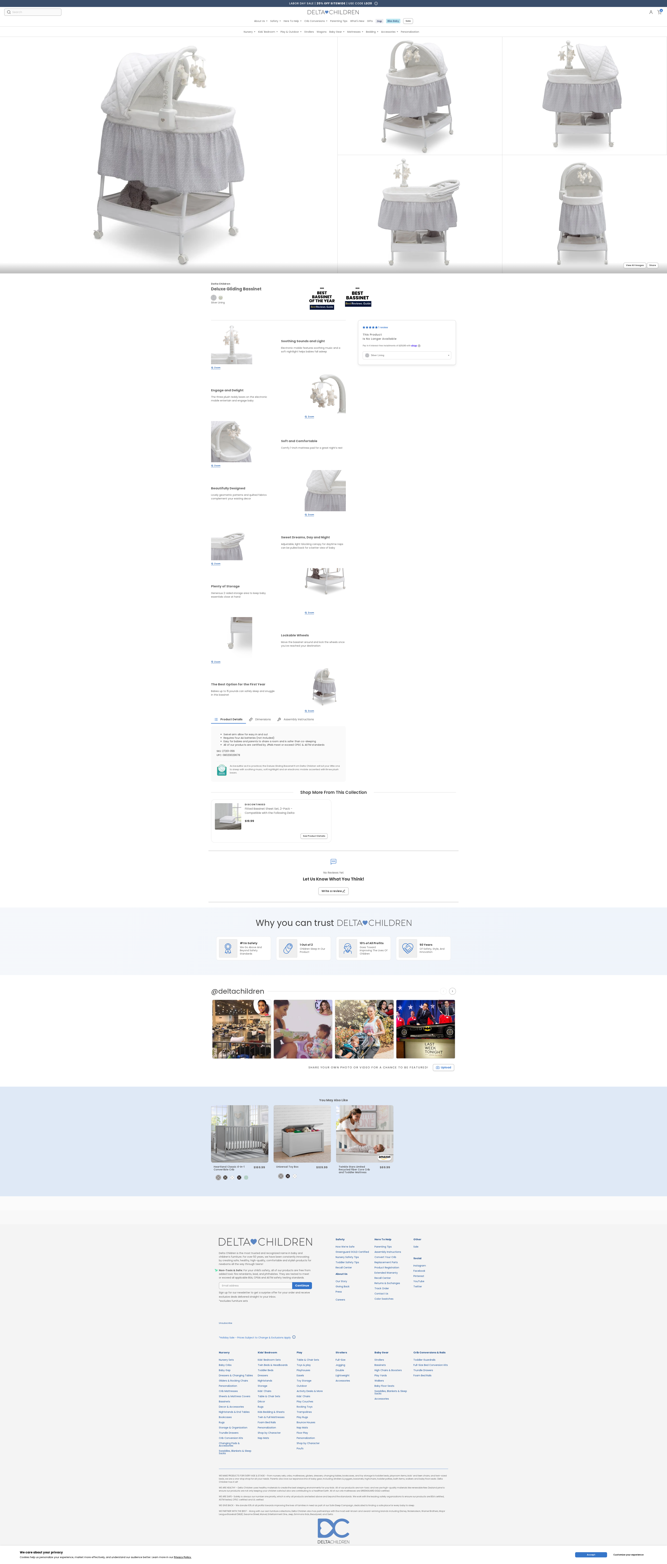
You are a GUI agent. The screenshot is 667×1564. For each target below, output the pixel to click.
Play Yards (380, 1375)
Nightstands (265, 1380)
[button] (214, 298)
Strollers (309, 32)
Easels (300, 1375)
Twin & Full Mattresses (271, 1417)
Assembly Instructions (387, 1252)
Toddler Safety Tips (347, 1262)
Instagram (419, 1265)
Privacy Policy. (182, 1557)
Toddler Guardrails (424, 1360)
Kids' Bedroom (266, 32)
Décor (261, 1401)
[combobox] (32, 12)
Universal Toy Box (287, 1166)
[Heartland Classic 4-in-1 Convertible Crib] (239, 1134)
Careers (340, 1299)
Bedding (371, 32)
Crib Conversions (314, 21)
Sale (408, 20)
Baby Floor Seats (384, 1386)
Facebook (419, 1271)
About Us (259, 21)
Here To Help (291, 21)
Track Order (381, 1288)
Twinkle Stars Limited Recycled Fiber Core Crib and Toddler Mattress (354, 1169)
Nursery (248, 32)
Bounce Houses (306, 1422)
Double (340, 1370)
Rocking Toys (304, 1406)
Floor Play (302, 1433)
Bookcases (225, 1417)
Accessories (388, 32)
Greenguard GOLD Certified (352, 1252)
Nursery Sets (226, 1360)
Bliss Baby (393, 21)
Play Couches (305, 1401)
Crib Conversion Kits (231, 1438)
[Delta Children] (265, 1242)
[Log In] (651, 12)
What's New (357, 21)
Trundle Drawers (228, 1433)
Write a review (332, 891)
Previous (444, 991)
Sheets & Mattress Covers (234, 1396)
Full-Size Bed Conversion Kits (430, 1365)
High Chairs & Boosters (388, 1370)
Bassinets (224, 1401)
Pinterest (418, 1276)
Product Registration (386, 1267)
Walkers (379, 1380)
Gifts (370, 21)
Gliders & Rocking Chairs (233, 1380)
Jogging (340, 1365)
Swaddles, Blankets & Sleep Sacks (235, 1452)
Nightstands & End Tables (234, 1412)
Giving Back (342, 1286)
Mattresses (354, 32)
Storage (262, 1386)
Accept (591, 1554)
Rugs (222, 1422)
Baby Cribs (225, 1365)
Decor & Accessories (231, 1406)
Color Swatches (383, 1299)
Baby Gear (335, 32)
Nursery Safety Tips (347, 1257)
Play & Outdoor (290, 32)
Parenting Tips (338, 21)
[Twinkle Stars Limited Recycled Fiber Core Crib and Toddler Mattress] (364, 1134)
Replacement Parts (386, 1262)
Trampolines (304, 1412)
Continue (302, 1286)
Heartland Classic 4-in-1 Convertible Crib (229, 1168)
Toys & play (304, 1365)
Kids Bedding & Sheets (271, 1412)
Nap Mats (263, 1438)
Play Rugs (302, 1417)
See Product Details (314, 835)
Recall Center (344, 1267)
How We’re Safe (345, 1246)
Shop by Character (269, 1433)
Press (339, 1291)
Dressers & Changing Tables (236, 1375)
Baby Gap (224, 1370)
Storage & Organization (233, 1427)
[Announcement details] (294, 1337)
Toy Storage (304, 1380)
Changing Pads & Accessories (229, 1444)
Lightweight (342, 1375)
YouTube (418, 1281)
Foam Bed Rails (267, 1422)
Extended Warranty (386, 1272)
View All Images (635, 265)
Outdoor (302, 1386)
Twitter (417, 1286)
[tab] (228, 719)
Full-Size (340, 1360)
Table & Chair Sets (269, 1396)
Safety (274, 21)
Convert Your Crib (385, 1257)
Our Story (341, 1281)
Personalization (410, 32)
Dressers (263, 1375)
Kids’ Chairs (264, 1391)
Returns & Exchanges (387, 1283)
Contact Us (381, 1293)
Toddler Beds (265, 1370)
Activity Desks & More (310, 1391)
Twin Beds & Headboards (273, 1365)
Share (652, 265)
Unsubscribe (225, 1323)
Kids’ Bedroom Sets (269, 1360)
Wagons (322, 32)
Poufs (300, 1448)
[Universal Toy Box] (302, 1134)
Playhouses (303, 1370)
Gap (379, 21)
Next (452, 991)
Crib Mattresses (228, 1391)
